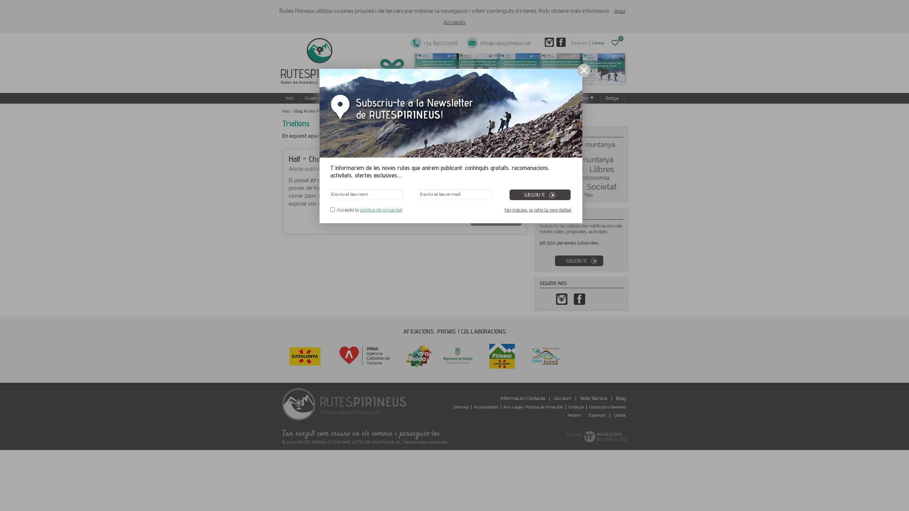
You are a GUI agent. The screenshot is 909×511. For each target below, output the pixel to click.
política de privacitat (381, 210)
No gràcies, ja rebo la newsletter (538, 210)
